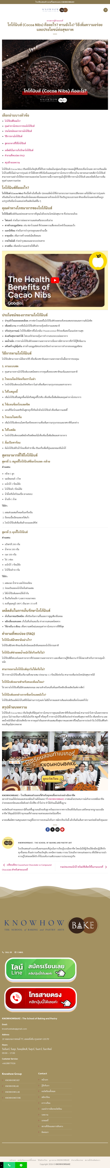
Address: (5, 1034)
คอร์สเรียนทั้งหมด (48, 1091)
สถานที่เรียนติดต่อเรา (92, 1160)
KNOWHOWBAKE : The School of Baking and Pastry (29, 1018)
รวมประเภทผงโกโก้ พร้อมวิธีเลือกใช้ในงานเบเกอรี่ (82, 866)
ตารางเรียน (46, 1103)
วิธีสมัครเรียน (42, 1160)
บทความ (45, 1115)
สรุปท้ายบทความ (12, 162)
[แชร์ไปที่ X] (52, 829)
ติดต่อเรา (45, 1132)
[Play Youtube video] (55, 280)
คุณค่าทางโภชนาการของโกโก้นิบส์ (19, 126)
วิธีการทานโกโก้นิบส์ (13, 136)
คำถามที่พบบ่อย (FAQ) (15, 155)
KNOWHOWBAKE (56, 799)
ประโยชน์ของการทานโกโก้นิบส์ (18, 131)
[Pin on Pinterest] (62, 829)
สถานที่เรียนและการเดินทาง (52, 1126)
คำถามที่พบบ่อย (77, 1160)
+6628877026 (8, 1063)
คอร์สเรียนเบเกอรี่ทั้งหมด (27, 1160)
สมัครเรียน (46, 1097)
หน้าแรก (45, 1079)
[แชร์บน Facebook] (47, 829)
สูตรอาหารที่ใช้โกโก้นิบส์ (15, 143)
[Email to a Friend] (57, 829)
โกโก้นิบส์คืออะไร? (13, 121)
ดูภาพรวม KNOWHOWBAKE (59, 1160)
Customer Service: (10, 1059)
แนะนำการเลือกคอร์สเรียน (52, 1109)
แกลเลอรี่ (45, 1120)
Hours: (5, 1045)
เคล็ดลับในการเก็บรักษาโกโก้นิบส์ (19, 150)
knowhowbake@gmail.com (14, 1028)
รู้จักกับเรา (45, 1085)
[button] (105, 10)
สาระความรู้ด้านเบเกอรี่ (55, 21)
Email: (4, 1024)
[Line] (21, 1165)
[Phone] (9, 1165)
